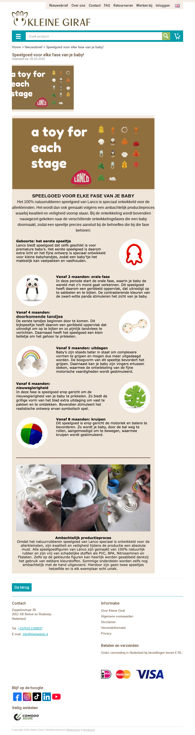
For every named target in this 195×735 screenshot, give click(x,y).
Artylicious (89, 729)
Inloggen (163, 5)
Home (16, 47)
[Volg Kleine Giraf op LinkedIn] (46, 696)
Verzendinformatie (113, 628)
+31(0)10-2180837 (30, 628)
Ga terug (21, 587)
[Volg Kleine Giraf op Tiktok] (36, 696)
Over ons (78, 5)
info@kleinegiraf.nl (35, 634)
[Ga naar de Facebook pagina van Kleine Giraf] (17, 696)
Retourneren (123, 5)
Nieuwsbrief (58, 5)
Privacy (106, 633)
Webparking (73, 729)
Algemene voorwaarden (117, 616)
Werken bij (144, 5)
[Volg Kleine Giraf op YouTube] (56, 696)
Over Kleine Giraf (113, 610)
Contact (95, 5)
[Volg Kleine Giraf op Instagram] (26, 696)
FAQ (107, 5)
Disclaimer (108, 622)
